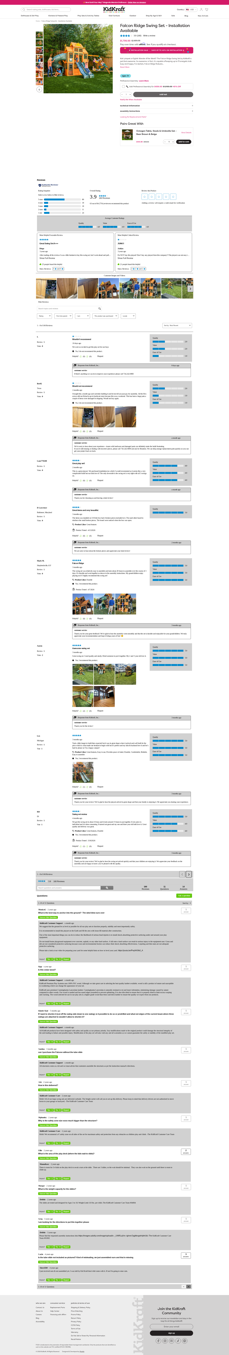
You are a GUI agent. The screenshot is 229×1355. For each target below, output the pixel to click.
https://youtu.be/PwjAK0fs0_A (130, 950)
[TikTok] (178, 1341)
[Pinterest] (184, 1341)
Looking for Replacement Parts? (133, 117)
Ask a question (184, 896)
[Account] (201, 9)
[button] (206, 9)
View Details (186, 132)
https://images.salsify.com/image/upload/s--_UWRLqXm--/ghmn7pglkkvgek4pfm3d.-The (115, 1236)
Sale (173, 16)
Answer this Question (48, 917)
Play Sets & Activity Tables (88, 16)
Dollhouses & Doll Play (30, 16)
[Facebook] (158, 1341)
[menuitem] (187, 9)
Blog (186, 16)
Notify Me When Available (131, 99)
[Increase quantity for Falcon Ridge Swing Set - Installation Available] (130, 94)
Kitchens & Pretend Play (58, 16)
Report (66, 959)
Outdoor (133, 16)
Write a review (149, 36)
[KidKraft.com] (114, 10)
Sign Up (171, 1333)
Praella (82, 1351)
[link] (42, 881)
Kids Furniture (114, 16)
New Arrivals (203, 16)
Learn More (144, 81)
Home (38, 21)
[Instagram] (165, 1341)
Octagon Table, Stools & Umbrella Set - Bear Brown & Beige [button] (156, 132)
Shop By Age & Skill (154, 16)
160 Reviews (59, 881)
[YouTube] (171, 1341)
